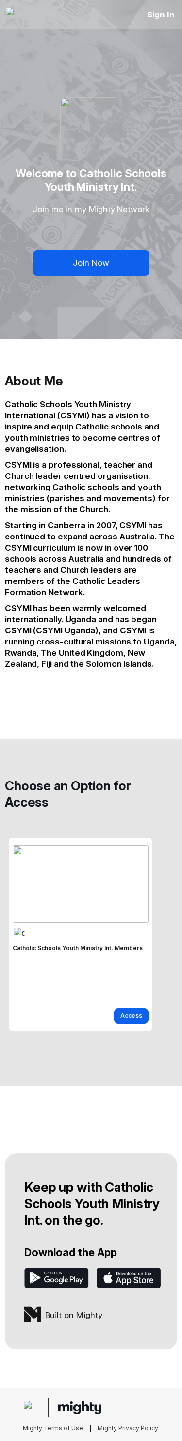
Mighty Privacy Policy (128, 1428)
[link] (81, 934)
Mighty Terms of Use (53, 1428)
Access (131, 1015)
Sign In (161, 14)
